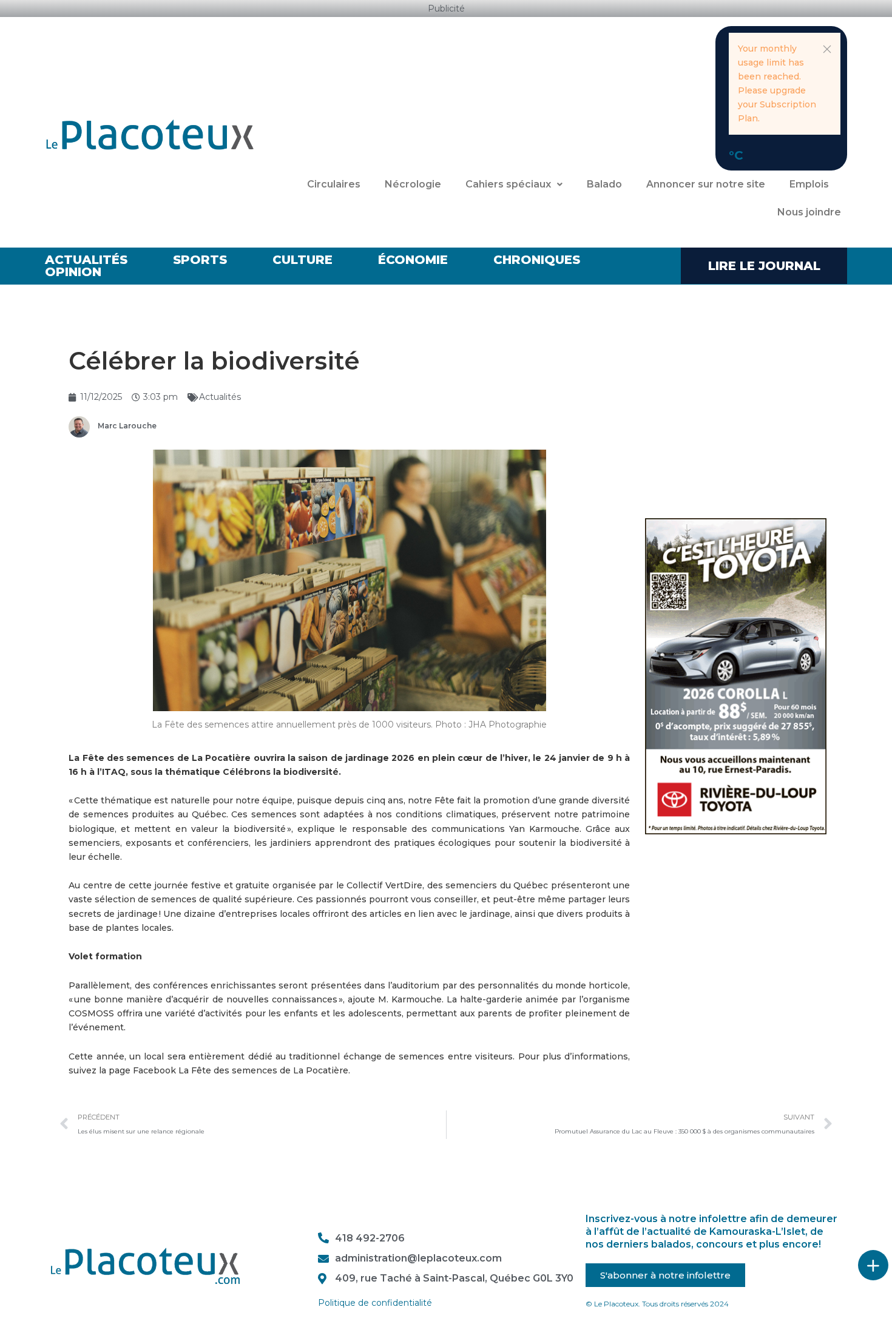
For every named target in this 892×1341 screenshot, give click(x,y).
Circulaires (333, 184)
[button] (827, 49)
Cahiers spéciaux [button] (508, 184)
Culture (302, 260)
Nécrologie (413, 184)
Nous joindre (809, 212)
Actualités (86, 260)
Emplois (809, 184)
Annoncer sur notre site (705, 184)
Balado (604, 184)
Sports (200, 260)
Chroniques (536, 260)
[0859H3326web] (735, 675)
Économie (413, 260)
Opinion (73, 272)
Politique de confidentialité (375, 1302)
